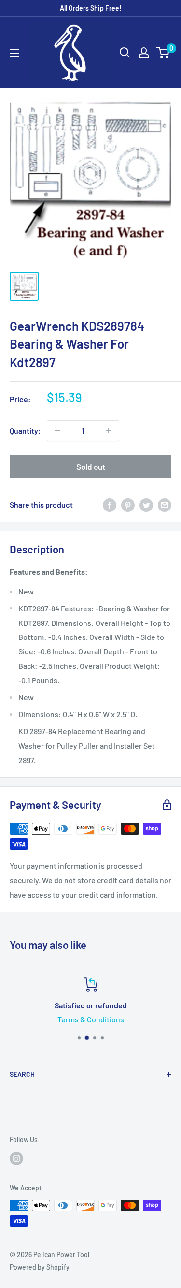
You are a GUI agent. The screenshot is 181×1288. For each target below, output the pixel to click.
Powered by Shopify (40, 1267)
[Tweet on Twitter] (146, 504)
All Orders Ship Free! (91, 8)
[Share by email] (164, 504)
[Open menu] (14, 53)
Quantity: (25, 430)
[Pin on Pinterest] (128, 504)
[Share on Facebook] (109, 504)
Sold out (90, 466)
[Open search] (125, 52)
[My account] (144, 52)
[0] (163, 52)
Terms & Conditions (90, 1019)
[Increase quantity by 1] (108, 431)
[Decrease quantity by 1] (57, 431)
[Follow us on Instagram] (16, 1158)
